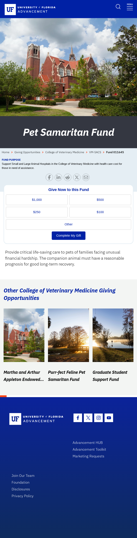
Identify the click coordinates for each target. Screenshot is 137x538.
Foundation (20, 482)
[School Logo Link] (37, 419)
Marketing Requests (88, 456)
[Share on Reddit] (68, 178)
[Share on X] (77, 178)
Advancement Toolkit (89, 449)
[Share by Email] (86, 178)
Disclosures (21, 489)
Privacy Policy (23, 495)
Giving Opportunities (27, 152)
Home (5, 152)
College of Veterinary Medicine (64, 152)
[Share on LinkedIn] (59, 178)
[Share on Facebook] (50, 178)
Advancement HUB (88, 442)
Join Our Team (23, 475)
